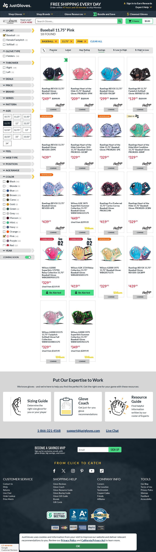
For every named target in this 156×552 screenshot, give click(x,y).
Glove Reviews (59, 484)
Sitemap (144, 493)
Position (12, 163)
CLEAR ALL (96, 41)
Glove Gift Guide (60, 496)
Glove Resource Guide (63, 490)
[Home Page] (17, 5)
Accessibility (146, 499)
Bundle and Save (105, 14)
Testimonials (102, 490)
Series (10, 97)
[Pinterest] (81, 471)
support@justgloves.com (83, 430)
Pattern (11, 104)
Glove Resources (74, 14)
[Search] (119, 21)
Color (10, 176)
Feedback (145, 496)
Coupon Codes (103, 493)
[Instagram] (73, 471)
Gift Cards (57, 502)
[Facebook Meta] (54, 471)
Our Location (102, 487)
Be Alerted (55, 292)
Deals (9, 78)
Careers (100, 484)
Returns (6, 490)
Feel (8, 151)
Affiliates (101, 499)
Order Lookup (9, 496)
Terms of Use (146, 487)
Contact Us (8, 484)
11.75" (65, 41)
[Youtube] (91, 471)
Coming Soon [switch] (11, 257)
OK (78, 546)
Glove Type (13, 51)
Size (8, 110)
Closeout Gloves (139, 14)
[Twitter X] (63, 471)
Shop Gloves (15, 14)
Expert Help (142, 7)
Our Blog (144, 484)
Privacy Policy (68, 540)
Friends (100, 496)
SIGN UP (115, 450)
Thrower (12, 62)
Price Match (8, 499)
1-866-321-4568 (49, 430)
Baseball (47, 41)
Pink (80, 41)
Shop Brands (43, 14)
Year (9, 250)
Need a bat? (26, 21)
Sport (10, 30)
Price (9, 85)
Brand (10, 91)
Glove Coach (58, 487)
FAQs (5, 487)
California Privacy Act (93, 540)
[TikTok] (102, 471)
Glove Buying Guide (61, 493)
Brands (56, 499)
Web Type (12, 157)
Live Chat (112, 430)
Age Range (12, 170)
